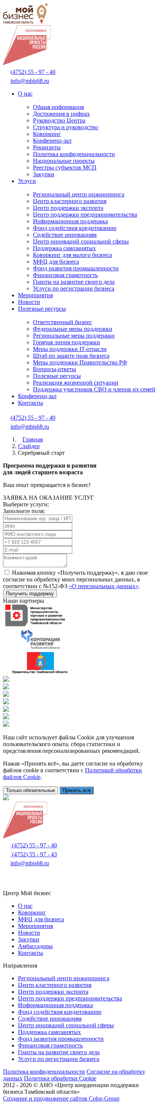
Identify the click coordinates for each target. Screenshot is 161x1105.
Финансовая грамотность (65, 275)
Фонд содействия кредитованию (74, 228)
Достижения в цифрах (61, 114)
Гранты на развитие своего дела (74, 282)
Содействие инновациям (65, 235)
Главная (32, 439)
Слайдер (29, 446)
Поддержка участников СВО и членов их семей (94, 389)
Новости (29, 302)
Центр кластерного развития (69, 201)
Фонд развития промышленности (76, 268)
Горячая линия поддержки (66, 342)
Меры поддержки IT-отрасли (70, 349)
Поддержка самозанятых (64, 248)
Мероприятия (35, 295)
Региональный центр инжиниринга (78, 194)
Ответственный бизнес (62, 322)
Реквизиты (47, 147)
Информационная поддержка (70, 221)
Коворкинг (47, 134)
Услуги (27, 181)
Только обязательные (30, 790)
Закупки (43, 174)
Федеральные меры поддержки (72, 329)
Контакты (30, 403)
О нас (25, 93)
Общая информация (58, 107)
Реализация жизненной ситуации (75, 382)
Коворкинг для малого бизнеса (72, 255)
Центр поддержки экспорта (68, 208)
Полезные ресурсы (42, 308)
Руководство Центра (59, 120)
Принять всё (77, 790)
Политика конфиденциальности (74, 154)
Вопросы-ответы (54, 369)
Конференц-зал (52, 140)
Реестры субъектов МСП (65, 167)
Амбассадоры (35, 946)
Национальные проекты (64, 161)
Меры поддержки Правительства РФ (80, 362)
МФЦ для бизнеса (56, 261)
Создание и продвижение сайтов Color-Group (61, 1098)
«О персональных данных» (104, 586)
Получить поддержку (30, 593)
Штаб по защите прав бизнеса (71, 356)
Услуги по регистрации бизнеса (73, 288)
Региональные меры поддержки (74, 335)
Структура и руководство (65, 127)
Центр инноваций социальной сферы (81, 241)
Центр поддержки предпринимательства (85, 214)
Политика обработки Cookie (60, 1078)
